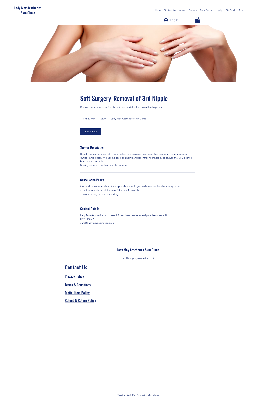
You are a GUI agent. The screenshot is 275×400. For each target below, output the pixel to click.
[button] (197, 20)
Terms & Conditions (78, 284)
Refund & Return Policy (80, 300)
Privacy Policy (74, 276)
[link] (90, 131)
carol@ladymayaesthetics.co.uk (138, 258)
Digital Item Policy (77, 292)
